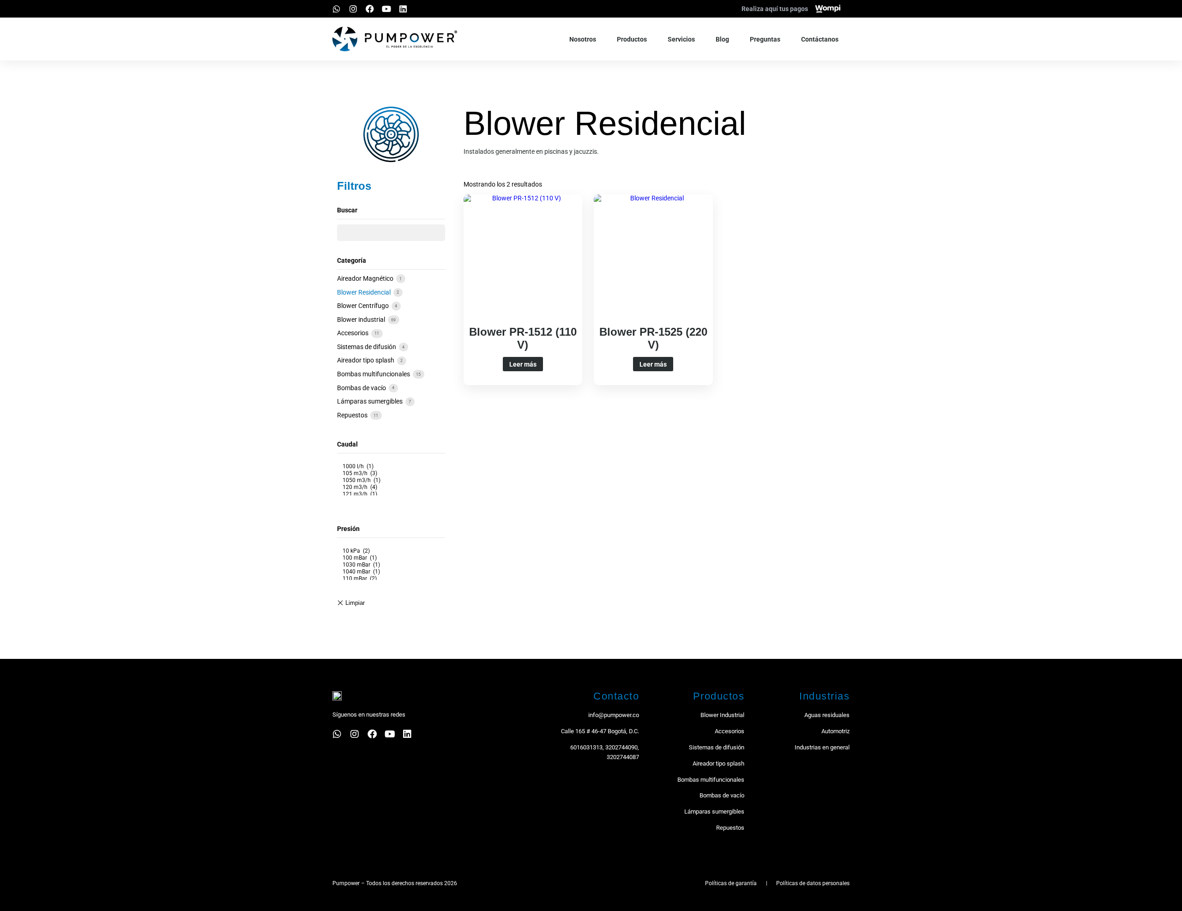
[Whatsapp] (336, 9)
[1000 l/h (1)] (391, 466)
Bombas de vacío (362, 388)
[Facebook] (370, 9)
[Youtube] (386, 9)
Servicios (681, 39)
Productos (632, 39)
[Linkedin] (403, 9)
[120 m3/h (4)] (391, 487)
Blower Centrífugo (363, 305)
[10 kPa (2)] (391, 551)
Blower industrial (361, 319)
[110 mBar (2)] (391, 578)
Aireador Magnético (366, 278)
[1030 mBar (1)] (391, 564)
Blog (722, 39)
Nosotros (582, 39)
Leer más (523, 364)
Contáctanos (819, 39)
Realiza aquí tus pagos (775, 8)
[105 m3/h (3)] (391, 473)
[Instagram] (353, 9)
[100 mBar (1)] (391, 558)
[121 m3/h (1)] (391, 494)
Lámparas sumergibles (370, 401)
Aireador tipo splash (366, 360)
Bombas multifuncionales (374, 374)
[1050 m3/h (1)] (391, 480)
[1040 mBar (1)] (391, 571)
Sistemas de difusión (367, 346)
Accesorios (353, 333)
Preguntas (765, 39)
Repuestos (353, 415)
